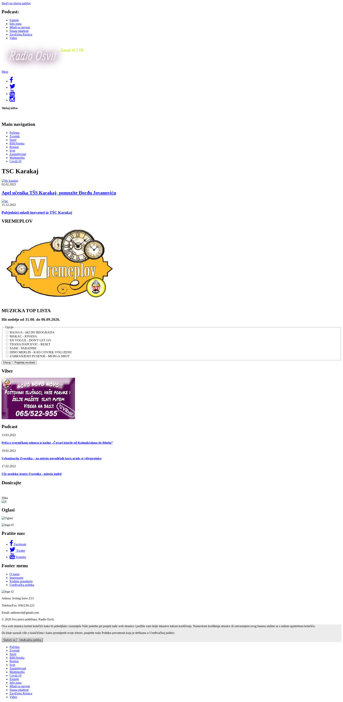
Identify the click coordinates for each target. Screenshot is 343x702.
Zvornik (15, 136)
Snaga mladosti (19, 31)
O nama (14, 574)
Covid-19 (15, 161)
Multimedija (17, 157)
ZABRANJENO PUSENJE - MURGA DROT (40, 356)
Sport (13, 140)
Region (14, 147)
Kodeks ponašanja (21, 581)
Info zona (15, 23)
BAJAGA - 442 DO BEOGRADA (32, 332)
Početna (14, 132)
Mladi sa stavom (20, 27)
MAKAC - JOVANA (23, 336)
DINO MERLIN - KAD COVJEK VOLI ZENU (41, 352)
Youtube (20, 557)
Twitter (20, 550)
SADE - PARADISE (23, 348)
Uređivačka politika (22, 584)
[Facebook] (12, 544)
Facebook (20, 544)
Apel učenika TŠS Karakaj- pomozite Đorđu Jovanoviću (59, 192)
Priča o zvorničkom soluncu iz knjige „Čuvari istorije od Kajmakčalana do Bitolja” (57, 442)
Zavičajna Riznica (21, 34)
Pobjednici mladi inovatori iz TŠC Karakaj (37, 212)
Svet (12, 150)
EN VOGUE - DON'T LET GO (30, 340)
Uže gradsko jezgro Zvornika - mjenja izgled (32, 474)
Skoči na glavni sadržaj (16, 3)
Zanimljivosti (18, 154)
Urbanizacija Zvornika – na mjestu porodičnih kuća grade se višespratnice (52, 458)
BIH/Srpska (17, 143)
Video (13, 38)
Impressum (16, 577)
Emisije (14, 20)
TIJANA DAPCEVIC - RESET (30, 344)
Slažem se (9, 639)
